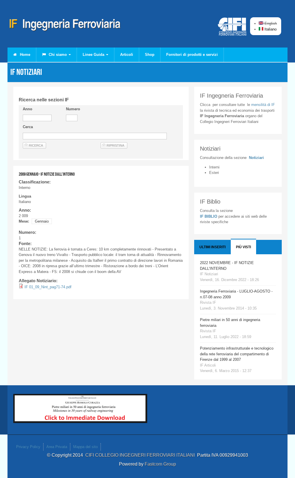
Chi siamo (58, 54)
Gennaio (42, 221)
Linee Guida (94, 54)
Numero (73, 109)
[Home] (65, 26)
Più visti (243, 247)
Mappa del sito (85, 447)
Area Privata (56, 447)
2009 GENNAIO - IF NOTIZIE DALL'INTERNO (47, 174)
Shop (149, 54)
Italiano (270, 29)
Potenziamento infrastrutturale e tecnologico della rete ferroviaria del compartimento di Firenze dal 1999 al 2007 (236, 354)
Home (24, 54)
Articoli (126, 54)
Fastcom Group (160, 464)
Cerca (28, 127)
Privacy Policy (28, 447)
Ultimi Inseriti (212, 247)
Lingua (25, 196)
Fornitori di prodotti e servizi (192, 54)
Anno (27, 109)
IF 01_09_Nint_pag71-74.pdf (47, 287)
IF (263, 105)
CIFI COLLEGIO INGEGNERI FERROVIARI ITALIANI (141, 455)
